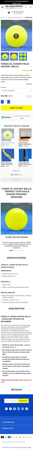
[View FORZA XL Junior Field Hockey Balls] (5, 56)
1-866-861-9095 (7, 447)
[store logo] (14, 6)
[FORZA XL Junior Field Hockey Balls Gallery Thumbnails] (14, 56)
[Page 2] (16, 250)
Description (16, 308)
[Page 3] (22, 250)
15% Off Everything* (21, 1)
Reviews (16, 389)
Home (2, 17)
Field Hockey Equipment (14, 17)
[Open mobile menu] (2, 7)
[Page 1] (11, 250)
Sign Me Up (23, 401)
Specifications (16, 258)
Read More (29, 84)
